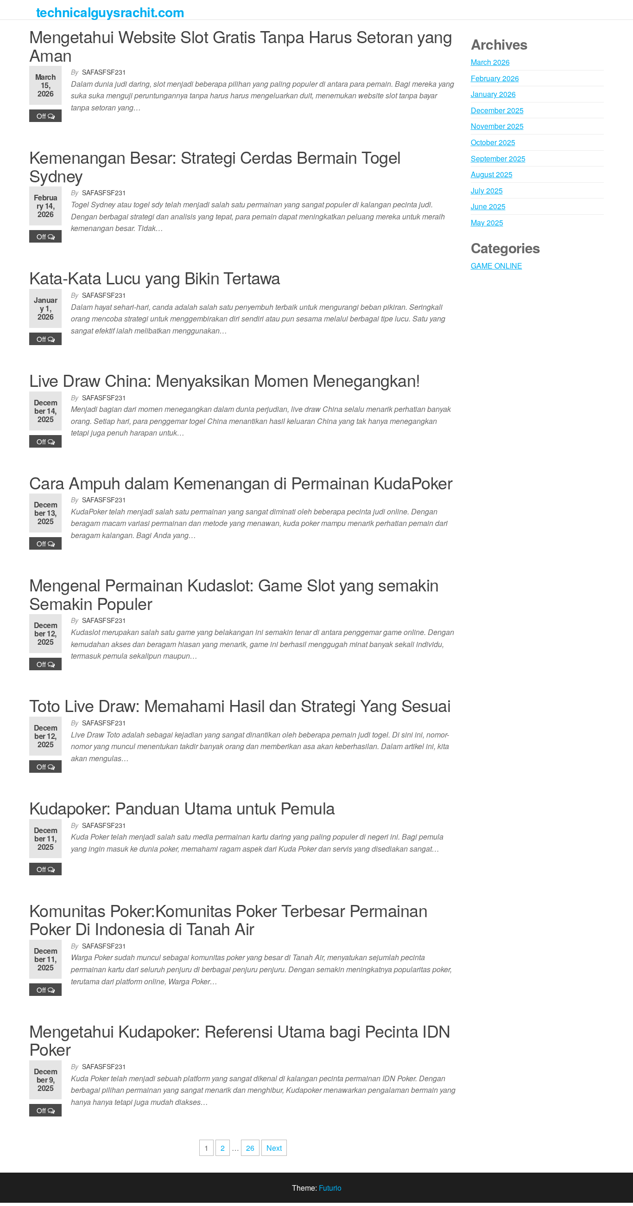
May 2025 (487, 222)
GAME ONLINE (496, 265)
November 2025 (497, 126)
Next (274, 1147)
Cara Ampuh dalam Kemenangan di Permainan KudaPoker (240, 482)
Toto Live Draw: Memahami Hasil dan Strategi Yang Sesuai (239, 705)
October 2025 (493, 142)
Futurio (330, 1187)
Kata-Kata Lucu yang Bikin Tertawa (154, 277)
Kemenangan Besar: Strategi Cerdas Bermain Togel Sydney (215, 166)
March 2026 (490, 62)
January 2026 (493, 94)
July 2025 (487, 190)
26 (250, 1147)
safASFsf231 (104, 72)
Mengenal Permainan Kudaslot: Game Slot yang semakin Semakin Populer (233, 593)
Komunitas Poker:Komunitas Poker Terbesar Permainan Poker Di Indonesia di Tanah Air (228, 919)
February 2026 (495, 78)
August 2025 (492, 174)
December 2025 (497, 110)
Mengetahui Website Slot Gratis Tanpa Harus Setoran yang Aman (240, 45)
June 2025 (488, 206)
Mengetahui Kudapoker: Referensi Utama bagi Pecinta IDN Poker (239, 1040)
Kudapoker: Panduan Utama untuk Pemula (182, 807)
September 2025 (498, 158)
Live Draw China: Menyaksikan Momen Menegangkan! (224, 379)
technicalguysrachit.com (110, 11)
